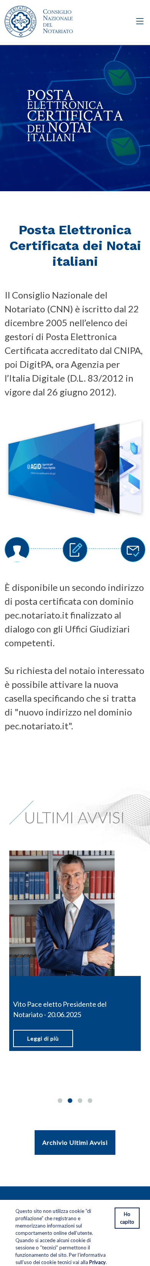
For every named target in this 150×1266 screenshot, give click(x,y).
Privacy (97, 1262)
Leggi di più (82, 1049)
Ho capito (127, 1218)
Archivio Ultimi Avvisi (75, 1142)
